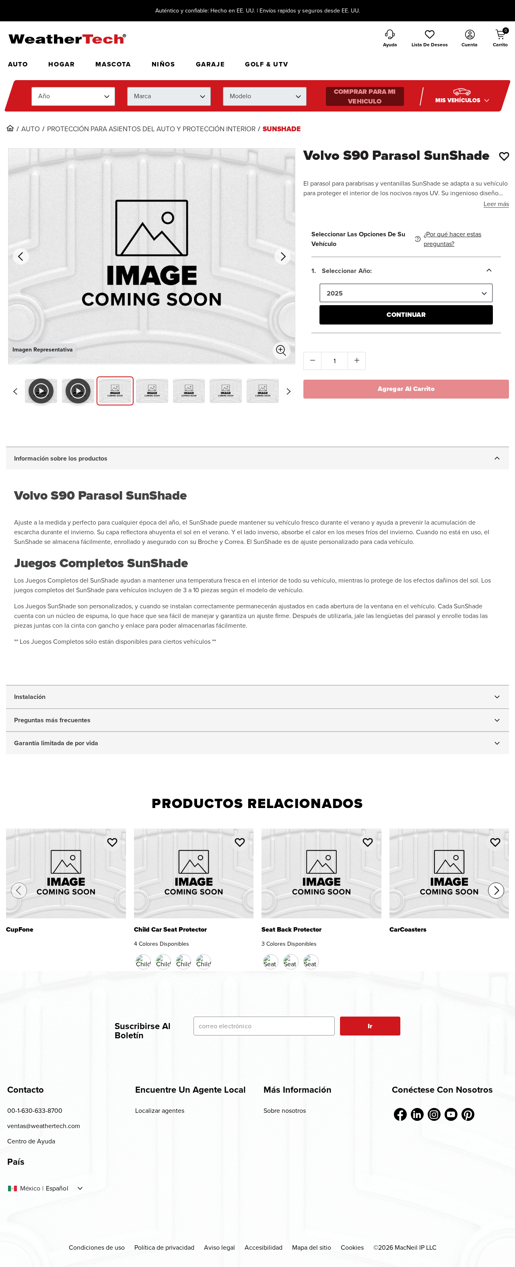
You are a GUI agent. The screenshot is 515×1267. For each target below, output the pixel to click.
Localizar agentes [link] (159, 1110)
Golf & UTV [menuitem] (266, 64)
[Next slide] (288, 391)
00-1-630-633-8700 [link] (34, 1110)
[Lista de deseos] (504, 156)
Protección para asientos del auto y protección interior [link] (151, 129)
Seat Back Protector (291, 930)
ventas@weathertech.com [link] (43, 1126)
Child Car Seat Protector (170, 930)
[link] (10, 128)
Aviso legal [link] (219, 1247)
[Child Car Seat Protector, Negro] (143, 962)
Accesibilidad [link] (263, 1247)
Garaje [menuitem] (210, 64)
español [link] (57, 1188)
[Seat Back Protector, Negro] (271, 962)
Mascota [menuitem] (113, 64)
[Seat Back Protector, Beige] (291, 962)
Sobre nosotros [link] (285, 1110)
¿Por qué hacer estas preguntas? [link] (452, 238)
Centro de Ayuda (31, 1141)
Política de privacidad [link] (164, 1247)
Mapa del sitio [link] (311, 1247)
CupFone (19, 930)
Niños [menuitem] (163, 64)
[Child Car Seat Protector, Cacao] (163, 962)
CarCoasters (407, 930)
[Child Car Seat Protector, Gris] (203, 962)
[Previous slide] (15, 391)
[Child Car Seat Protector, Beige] (183, 962)
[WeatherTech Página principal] (67, 38)
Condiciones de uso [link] (97, 1247)
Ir (370, 1026)
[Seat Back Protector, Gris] (311, 962)
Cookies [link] (352, 1247)
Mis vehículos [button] (458, 100)
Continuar (406, 314)
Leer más (496, 204)
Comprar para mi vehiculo (365, 96)
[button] (430, 39)
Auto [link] (30, 129)
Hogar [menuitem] (61, 64)
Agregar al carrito (406, 388)
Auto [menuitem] (18, 64)
